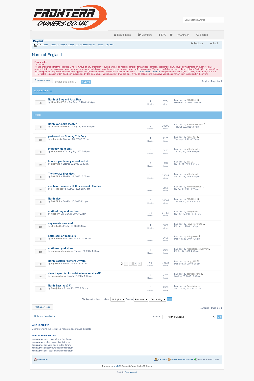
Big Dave (55, 263)
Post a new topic (42, 80)
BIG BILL (191, 100)
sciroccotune (58, 276)
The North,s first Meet (61, 173)
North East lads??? (60, 285)
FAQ (163, 34)
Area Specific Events (85, 45)
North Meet (54, 198)
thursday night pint (59, 148)
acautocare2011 (59, 126)
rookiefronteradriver (61, 251)
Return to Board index (44, 316)
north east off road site (62, 235)
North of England (106, 45)
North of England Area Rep (64, 99)
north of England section (63, 211)
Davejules (56, 288)
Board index (123, 34)
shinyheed (56, 151)
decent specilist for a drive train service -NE (75, 273)
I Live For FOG (58, 102)
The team (162, 359)
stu (188, 161)
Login (215, 43)
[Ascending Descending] (160, 299)
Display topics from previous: (96, 299)
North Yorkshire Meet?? (62, 123)
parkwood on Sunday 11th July (67, 136)
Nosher (55, 214)
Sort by (130, 299)
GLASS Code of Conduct (148, 71)
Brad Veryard (131, 372)
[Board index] (70, 16)
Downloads (183, 34)
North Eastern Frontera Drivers (67, 260)
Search (203, 34)
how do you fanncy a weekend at (68, 161)
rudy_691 (191, 261)
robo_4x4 (56, 139)
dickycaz (55, 164)
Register (198, 43)
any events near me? (60, 223)
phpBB (117, 366)
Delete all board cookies (182, 359)
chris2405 (56, 226)
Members (146, 34)
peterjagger (57, 189)
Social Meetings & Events (62, 45)
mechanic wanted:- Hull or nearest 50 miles (74, 186)
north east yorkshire (60, 248)
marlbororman (194, 186)
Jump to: (157, 316)
